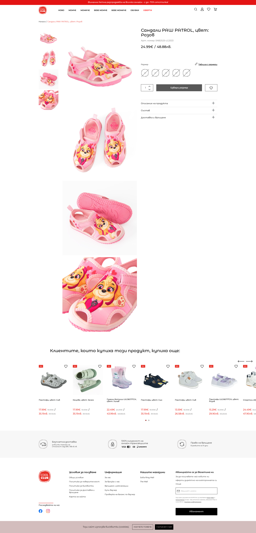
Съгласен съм (164, 527)
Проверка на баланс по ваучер (120, 494)
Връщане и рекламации (116, 486)
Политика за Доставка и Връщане (81, 491)
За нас (108, 477)
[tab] (179, 103)
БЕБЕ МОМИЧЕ (118, 10)
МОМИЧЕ (85, 10)
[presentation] (241, 361)
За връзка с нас (112, 481)
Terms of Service (180, 499)
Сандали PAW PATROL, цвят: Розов (64, 21)
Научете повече (143, 527)
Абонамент (196, 511)
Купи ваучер (111, 490)
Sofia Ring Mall (147, 477)
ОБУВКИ (135, 10)
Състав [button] (145, 110)
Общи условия (76, 477)
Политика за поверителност (84, 481)
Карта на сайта (77, 496)
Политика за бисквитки (81, 486)
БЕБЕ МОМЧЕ (100, 10)
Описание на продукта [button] (154, 103)
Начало (42, 21)
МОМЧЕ (72, 10)
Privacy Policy (210, 497)
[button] (145, 420)
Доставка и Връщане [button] (153, 117)
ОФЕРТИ (147, 10)
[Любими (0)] (209, 10)
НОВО (61, 10)
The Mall (144, 481)
